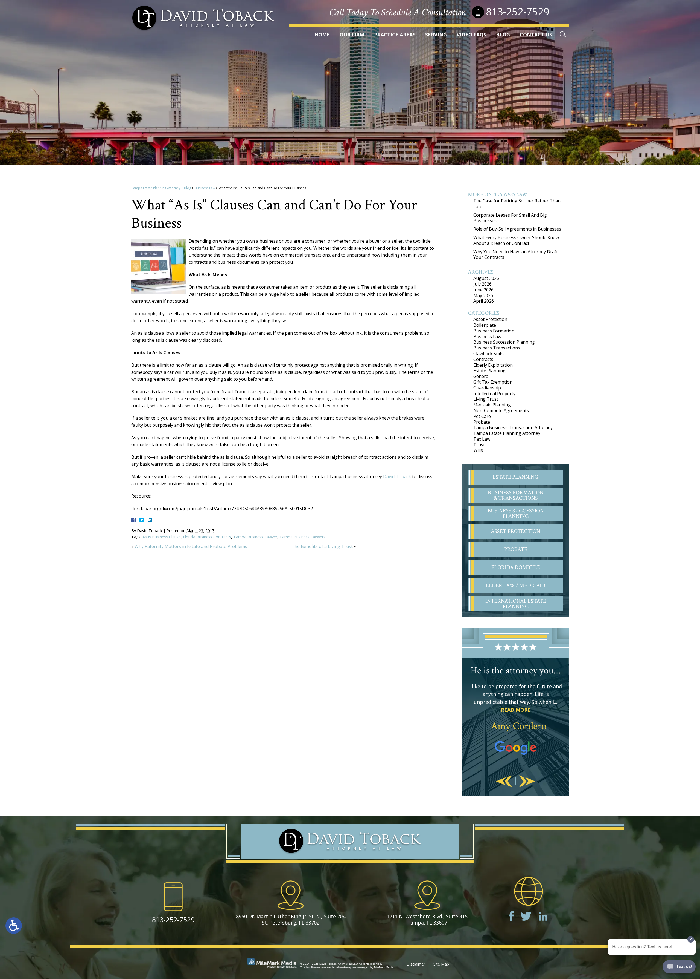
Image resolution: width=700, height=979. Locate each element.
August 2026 (486, 278)
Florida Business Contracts (207, 536)
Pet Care (482, 416)
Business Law (205, 188)
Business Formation (493, 331)
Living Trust (485, 399)
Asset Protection (490, 319)
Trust (479, 445)
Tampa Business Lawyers (302, 536)
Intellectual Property (494, 394)
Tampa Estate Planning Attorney (155, 188)
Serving (436, 34)
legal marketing (342, 967)
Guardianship (487, 388)
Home (322, 34)
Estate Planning (489, 371)
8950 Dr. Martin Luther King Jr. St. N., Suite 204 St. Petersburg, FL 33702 (290, 919)
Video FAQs (471, 34)
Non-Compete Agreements (501, 410)
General (481, 376)
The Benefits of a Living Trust (322, 546)
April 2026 (483, 301)
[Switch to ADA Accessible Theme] (13, 925)
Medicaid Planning (492, 405)
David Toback (397, 476)
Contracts (483, 359)
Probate (481, 422)
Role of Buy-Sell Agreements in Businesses (517, 229)
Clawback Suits (488, 354)
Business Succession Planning (504, 342)
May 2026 (483, 295)
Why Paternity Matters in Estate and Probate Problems (191, 546)
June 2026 (483, 290)
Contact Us (536, 34)
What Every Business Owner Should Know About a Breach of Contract (516, 240)
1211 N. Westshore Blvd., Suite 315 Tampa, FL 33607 (427, 919)
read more (515, 710)
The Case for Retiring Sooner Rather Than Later (517, 203)
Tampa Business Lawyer (255, 536)
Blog (503, 34)
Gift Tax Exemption (492, 382)
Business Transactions (496, 348)
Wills (478, 450)
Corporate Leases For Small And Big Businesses (510, 218)
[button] (504, 781)
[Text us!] (679, 968)
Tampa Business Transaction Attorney (513, 427)
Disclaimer (416, 964)
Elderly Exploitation (493, 365)
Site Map (441, 964)
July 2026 (482, 284)
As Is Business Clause (161, 536)
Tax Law (481, 439)
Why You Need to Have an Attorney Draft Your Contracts (515, 254)
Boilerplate (484, 325)
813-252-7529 (517, 11)
